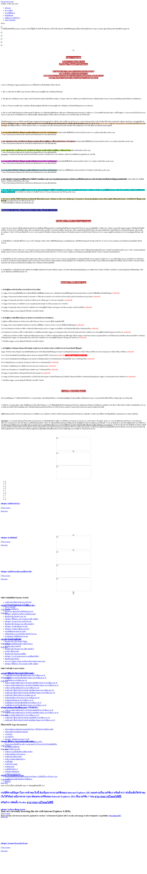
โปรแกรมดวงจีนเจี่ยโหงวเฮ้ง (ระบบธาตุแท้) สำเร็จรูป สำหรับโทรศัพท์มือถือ (31, 744)
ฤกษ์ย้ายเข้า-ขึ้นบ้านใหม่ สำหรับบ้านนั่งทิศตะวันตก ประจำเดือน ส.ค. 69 (29, 690)
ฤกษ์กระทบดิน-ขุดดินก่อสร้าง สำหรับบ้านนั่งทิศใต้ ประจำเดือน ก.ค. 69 (29, 710)
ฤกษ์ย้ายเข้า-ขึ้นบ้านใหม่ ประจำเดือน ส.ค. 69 (20, 695)
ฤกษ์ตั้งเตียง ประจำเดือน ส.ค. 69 (16, 680)
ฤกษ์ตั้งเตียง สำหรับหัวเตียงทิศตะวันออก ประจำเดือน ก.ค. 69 (25, 705)
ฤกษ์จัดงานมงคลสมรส (13, 774)
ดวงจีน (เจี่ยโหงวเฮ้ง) (12, 651)
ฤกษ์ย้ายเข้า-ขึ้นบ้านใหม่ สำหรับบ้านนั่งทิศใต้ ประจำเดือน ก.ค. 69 (27, 717)
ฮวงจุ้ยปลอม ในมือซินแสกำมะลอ (16, 636)
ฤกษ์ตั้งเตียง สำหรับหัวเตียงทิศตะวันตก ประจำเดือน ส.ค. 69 (25, 675)
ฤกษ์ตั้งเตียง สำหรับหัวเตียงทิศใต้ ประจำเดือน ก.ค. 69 (23, 703)
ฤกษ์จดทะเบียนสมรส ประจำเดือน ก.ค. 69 (19, 700)
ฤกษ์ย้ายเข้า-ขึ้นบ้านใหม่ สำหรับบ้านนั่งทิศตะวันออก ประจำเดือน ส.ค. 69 (30, 693)
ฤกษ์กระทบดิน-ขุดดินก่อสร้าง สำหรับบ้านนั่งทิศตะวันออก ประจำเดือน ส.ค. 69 (31, 685)
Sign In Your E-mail (7, 1)
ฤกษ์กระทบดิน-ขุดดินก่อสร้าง (15, 759)
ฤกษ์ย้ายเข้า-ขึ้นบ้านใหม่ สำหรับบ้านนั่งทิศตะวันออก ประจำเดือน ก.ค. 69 (30, 720)
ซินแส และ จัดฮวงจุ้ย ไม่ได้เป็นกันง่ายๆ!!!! (19, 611)
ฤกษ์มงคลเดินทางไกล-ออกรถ (15, 754)
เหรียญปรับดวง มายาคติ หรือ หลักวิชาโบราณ (20, 634)
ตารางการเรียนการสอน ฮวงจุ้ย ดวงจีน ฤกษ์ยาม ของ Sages (25, 661)
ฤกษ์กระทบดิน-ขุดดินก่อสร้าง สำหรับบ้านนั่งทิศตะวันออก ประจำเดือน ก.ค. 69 (31, 712)
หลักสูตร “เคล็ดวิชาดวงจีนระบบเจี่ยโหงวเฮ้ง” (16, 571)
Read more (4, 511)
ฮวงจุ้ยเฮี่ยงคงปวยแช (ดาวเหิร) (15, 631)
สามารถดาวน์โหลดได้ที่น (108, 796)
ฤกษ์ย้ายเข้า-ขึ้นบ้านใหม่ (13, 756)
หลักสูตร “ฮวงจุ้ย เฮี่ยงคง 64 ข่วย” (16, 626)
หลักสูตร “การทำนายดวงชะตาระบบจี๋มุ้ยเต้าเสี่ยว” (22, 656)
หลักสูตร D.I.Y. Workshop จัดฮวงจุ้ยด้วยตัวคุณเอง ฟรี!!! (23, 742)
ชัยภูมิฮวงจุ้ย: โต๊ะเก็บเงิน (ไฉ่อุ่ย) (16, 641)
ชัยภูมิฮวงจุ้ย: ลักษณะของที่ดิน (15, 654)
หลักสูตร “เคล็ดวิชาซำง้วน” (10, 503)
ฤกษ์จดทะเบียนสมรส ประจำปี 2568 (17, 605)
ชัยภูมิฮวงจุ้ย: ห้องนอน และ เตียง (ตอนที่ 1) (19, 649)
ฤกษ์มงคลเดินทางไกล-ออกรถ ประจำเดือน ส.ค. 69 (22, 698)
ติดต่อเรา (8, 781)
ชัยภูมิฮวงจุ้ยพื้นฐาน (12, 609)
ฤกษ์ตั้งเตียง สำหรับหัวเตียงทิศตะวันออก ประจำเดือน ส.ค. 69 (25, 678)
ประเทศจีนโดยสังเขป (12, 747)
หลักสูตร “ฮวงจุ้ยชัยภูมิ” (9, 537)
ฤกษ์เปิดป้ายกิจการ (11, 769)
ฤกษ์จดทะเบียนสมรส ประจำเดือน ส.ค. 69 (19, 673)
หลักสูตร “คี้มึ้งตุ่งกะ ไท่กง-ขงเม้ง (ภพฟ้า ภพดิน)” (21, 619)
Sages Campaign (10, 607)
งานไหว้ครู (8, 734)
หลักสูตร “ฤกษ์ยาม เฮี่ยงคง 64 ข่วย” (13, 809)
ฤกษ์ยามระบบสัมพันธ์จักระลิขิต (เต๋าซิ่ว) (18, 752)
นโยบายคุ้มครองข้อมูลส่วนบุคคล (16, 732)
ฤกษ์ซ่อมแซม (9, 766)
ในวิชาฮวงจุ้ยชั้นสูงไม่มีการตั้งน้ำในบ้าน (19, 644)
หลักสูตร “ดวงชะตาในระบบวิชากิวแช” (14, 843)
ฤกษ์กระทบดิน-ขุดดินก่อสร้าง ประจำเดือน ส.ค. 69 (22, 688)
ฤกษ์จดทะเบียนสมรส (12, 771)
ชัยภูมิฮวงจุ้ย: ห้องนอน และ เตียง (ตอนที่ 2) (19, 624)
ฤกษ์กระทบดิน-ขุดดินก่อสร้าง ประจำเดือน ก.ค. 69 (22, 715)
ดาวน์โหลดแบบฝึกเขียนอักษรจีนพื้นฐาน (18, 779)
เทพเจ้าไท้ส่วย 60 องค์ (12, 749)
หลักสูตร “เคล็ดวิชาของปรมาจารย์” (17, 739)
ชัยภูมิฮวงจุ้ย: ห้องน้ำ (12, 659)
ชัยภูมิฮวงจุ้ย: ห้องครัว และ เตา (15, 616)
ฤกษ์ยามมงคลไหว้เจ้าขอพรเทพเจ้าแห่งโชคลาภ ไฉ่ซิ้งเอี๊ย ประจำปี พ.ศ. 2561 (31, 776)
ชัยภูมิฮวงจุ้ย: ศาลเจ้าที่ (13, 646)
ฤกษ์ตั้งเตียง (9, 761)
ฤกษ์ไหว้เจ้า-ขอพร (11, 764)
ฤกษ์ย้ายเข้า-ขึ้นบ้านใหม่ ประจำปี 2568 (18, 602)
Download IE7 (115, 816)
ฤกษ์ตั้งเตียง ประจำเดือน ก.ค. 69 (16, 708)
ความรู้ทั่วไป (9, 737)
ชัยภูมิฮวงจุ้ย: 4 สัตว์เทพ (13, 639)
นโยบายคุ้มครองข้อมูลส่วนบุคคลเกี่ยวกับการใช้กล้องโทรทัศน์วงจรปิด (29, 729)
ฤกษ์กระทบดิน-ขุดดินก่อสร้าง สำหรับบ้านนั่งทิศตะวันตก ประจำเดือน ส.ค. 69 (31, 683)
